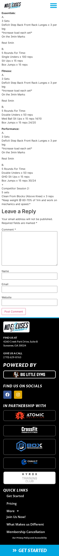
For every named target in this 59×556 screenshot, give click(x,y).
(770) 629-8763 (12, 357)
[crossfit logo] (29, 430)
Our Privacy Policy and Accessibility (29, 537)
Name (5, 271)
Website (6, 297)
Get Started (15, 496)
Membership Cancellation (26, 532)
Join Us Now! (16, 517)
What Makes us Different (25, 524)
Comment (9, 229)
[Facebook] (7, 395)
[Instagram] (18, 395)
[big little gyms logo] (29, 374)
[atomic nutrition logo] (29, 415)
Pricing (12, 503)
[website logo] (21, 5)
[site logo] (16, 327)
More (11, 511)
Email (5, 284)
